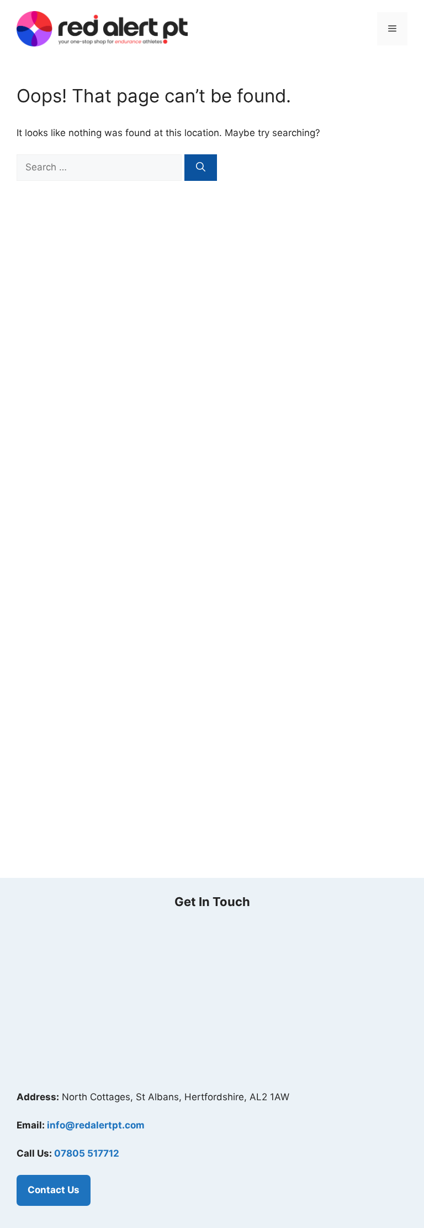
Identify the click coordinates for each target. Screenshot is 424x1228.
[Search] (200, 167)
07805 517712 (86, 1153)
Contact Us (54, 1189)
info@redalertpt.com (96, 1125)
